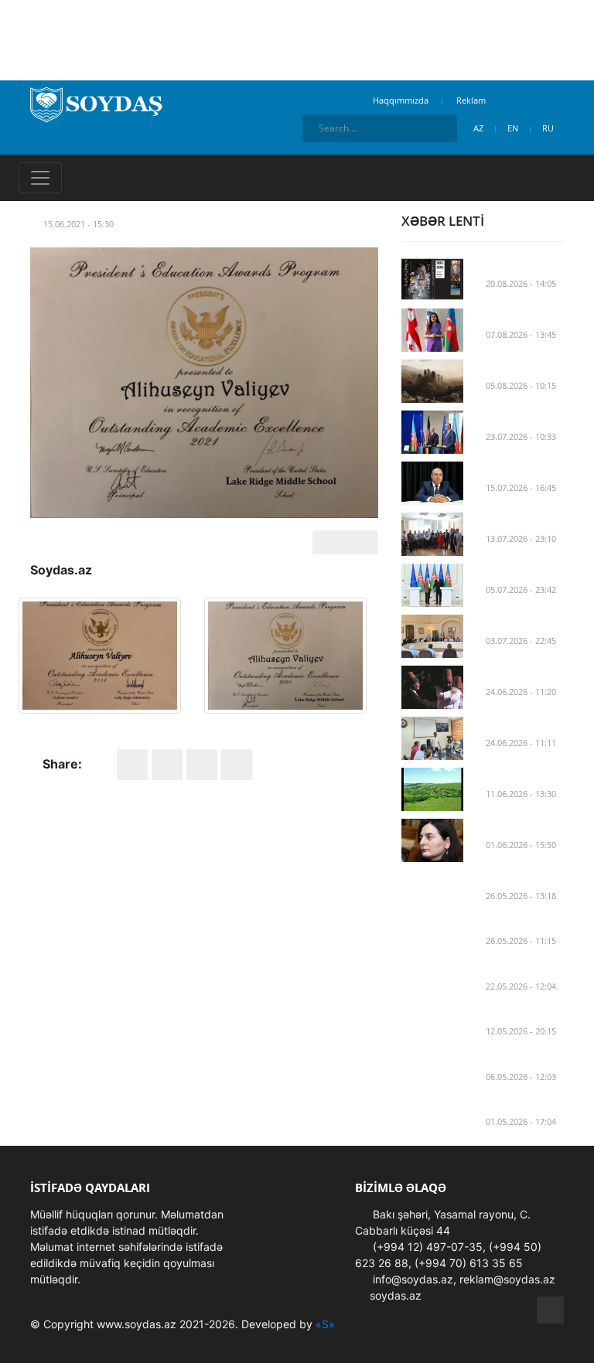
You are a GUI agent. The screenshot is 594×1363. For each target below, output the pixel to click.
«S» (325, 1324)
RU (549, 128)
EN (514, 128)
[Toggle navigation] (40, 177)
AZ (479, 128)
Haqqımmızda (400, 100)
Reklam (471, 100)
